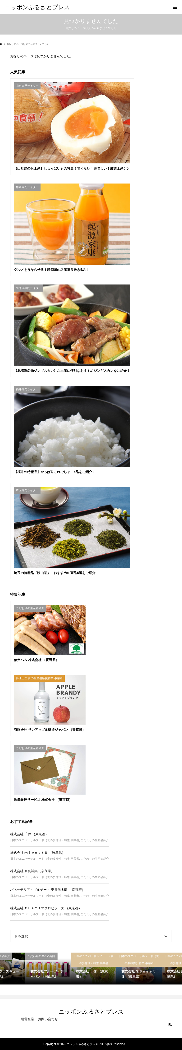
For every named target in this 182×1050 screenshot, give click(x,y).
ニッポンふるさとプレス (37, 7)
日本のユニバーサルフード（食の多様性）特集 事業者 (44, 840)
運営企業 (27, 1019)
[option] (23, 968)
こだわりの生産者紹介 (95, 840)
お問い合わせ (48, 1019)
